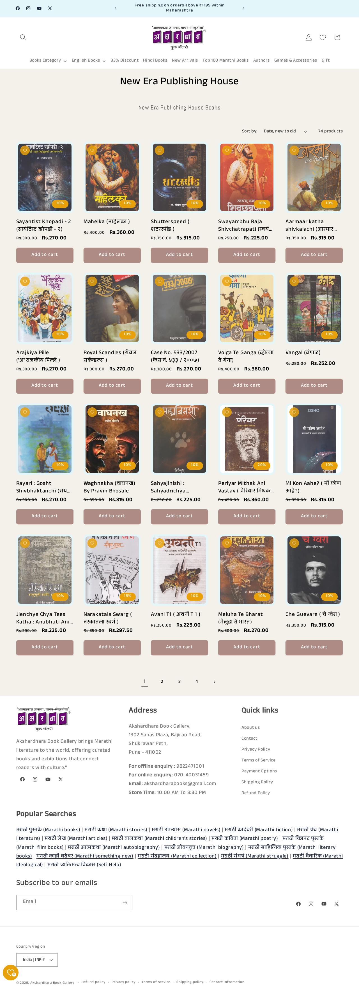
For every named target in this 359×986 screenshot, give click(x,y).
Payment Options (259, 771)
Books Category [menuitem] (45, 61)
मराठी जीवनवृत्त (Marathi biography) (204, 847)
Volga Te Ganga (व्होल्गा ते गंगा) (246, 356)
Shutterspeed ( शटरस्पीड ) (170, 225)
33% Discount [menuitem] (125, 61)
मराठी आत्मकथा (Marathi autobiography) (114, 847)
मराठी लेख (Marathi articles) (76, 839)
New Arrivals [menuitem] (185, 61)
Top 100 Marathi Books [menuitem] (225, 61)
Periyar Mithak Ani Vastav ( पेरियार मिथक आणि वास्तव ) (244, 487)
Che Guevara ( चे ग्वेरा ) (313, 615)
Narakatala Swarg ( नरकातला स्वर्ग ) (108, 618)
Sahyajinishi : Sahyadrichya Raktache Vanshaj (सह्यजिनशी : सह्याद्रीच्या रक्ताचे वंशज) (176, 487)
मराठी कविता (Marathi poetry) (244, 839)
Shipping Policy (257, 783)
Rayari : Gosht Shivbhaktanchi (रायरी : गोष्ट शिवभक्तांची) (43, 487)
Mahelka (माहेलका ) (107, 222)
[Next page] (214, 682)
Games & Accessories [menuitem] (295, 61)
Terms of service (156, 982)
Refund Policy (255, 794)
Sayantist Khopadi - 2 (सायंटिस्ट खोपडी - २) (43, 225)
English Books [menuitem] (86, 61)
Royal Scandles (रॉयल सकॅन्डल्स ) (110, 356)
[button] (23, 37)
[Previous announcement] (115, 8)
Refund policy (93, 982)
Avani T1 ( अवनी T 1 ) (176, 615)
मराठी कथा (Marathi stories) (116, 830)
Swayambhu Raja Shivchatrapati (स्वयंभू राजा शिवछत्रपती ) (245, 225)
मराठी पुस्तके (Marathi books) (48, 830)
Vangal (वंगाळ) (303, 353)
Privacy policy (123, 982)
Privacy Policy (255, 750)
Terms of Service (258, 761)
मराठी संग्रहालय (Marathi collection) (177, 856)
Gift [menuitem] (326, 61)
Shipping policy (189, 982)
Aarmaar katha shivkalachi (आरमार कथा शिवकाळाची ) (309, 225)
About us (250, 728)
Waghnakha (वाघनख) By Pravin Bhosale (109, 487)
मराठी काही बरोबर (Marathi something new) (85, 856)
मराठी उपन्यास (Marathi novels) (186, 830)
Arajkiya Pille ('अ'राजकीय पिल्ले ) (38, 356)
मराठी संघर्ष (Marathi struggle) (255, 856)
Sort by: (249, 131)
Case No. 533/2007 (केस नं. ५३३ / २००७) (175, 356)
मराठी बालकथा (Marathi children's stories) (160, 839)
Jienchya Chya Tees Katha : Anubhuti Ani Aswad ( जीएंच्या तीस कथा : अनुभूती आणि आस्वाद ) (43, 618)
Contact (249, 739)
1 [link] (145, 681)
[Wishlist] (323, 37)
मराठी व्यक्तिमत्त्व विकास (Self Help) (84, 865)
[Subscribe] (125, 902)
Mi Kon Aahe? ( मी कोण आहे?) (313, 487)
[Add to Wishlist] (25, 150)
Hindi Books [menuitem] (155, 61)
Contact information (227, 982)
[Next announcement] (243, 8)
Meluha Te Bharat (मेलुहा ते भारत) (240, 618)
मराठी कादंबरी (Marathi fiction (258, 830)
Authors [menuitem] (261, 61)
